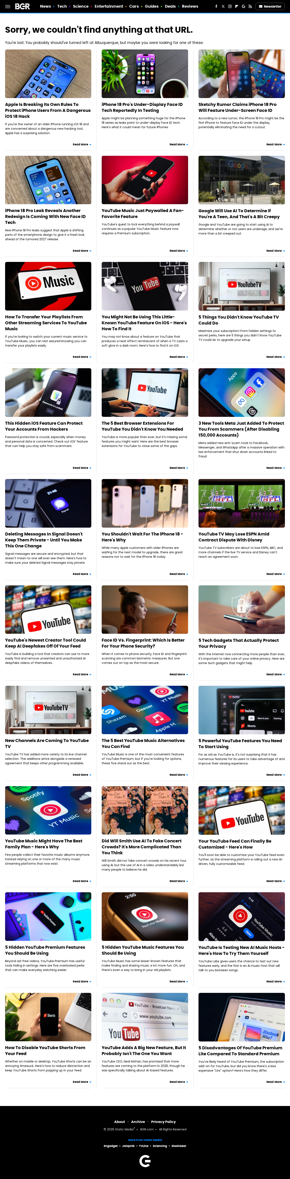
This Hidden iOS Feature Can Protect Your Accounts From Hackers (44, 426)
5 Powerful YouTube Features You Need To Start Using (240, 743)
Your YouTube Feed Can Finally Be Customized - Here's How (234, 844)
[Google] (243, 6)
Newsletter (272, 6)
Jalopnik (128, 1146)
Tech (62, 6)
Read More (80, 144)
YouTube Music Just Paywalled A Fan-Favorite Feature (143, 213)
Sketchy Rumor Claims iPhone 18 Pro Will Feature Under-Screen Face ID (237, 107)
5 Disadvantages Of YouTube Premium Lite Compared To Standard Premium (240, 1051)
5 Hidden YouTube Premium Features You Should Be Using (45, 950)
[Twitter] (223, 6)
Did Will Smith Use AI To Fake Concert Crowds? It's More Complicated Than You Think (142, 847)
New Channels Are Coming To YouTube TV (47, 743)
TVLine (143, 1146)
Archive (138, 1122)
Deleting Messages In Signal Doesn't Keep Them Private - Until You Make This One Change (44, 540)
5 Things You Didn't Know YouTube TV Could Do (238, 320)
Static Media (124, 1129)
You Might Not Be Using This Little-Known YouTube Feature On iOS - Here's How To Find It (144, 323)
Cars (134, 6)
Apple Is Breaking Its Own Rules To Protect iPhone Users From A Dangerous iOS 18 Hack (48, 110)
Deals (170, 6)
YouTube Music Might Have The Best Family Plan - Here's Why (43, 844)
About (119, 1122)
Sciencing (160, 1146)
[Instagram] (230, 6)
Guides (152, 6)
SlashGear (179, 1146)
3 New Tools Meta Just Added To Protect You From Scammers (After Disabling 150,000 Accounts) (241, 429)
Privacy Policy (163, 1122)
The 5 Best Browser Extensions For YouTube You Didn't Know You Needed (142, 426)
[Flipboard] (236, 6)
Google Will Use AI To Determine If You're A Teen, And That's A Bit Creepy (239, 213)
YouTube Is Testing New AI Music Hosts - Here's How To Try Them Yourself (241, 950)
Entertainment (109, 6)
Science (81, 6)
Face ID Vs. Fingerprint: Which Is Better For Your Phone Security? (143, 643)
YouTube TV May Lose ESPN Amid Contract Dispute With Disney (233, 537)
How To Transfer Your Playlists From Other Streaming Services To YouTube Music (46, 323)
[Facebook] (216, 6)
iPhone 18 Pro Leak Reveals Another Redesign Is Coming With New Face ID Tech (45, 216)
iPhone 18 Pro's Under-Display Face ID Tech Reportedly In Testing (142, 107)
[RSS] (250, 6)
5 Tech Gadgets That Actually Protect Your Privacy (238, 643)
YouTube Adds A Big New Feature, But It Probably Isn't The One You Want (144, 1050)
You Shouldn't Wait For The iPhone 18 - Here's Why (142, 537)
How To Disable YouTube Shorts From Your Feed (45, 1050)
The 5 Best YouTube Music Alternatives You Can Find (143, 743)
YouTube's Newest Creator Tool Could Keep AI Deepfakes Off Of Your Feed (45, 643)
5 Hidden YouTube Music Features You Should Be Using (143, 950)
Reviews (190, 6)
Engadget (111, 1146)
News (45, 6)
